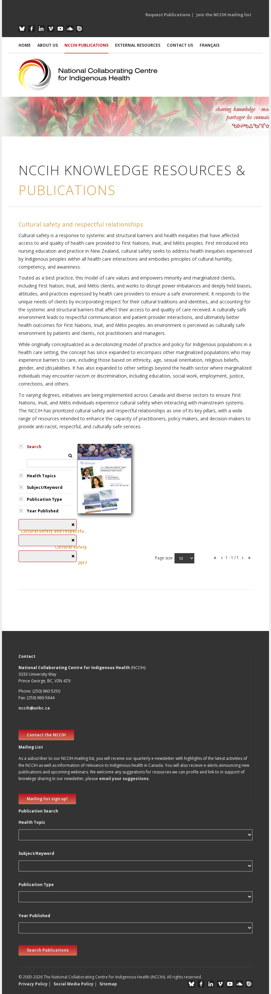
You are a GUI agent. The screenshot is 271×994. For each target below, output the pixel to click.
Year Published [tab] (42, 511)
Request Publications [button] (167, 15)
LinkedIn (41, 28)
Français (209, 45)
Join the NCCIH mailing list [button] (223, 15)
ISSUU (79, 28)
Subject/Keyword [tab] (44, 487)
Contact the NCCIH (46, 735)
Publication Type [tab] (44, 499)
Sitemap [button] (108, 984)
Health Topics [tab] (41, 476)
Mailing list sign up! (47, 799)
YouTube (60, 28)
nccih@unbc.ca (34, 708)
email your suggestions (124, 778)
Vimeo (50, 28)
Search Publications (48, 950)
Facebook (31, 28)
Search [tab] (34, 446)
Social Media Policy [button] (74, 984)
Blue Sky (22, 28)
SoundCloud (69, 28)
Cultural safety (96, 512)
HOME (25, 45)
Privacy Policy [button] (33, 984)
